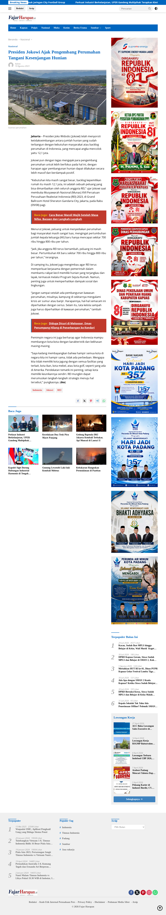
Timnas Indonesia (70, 833)
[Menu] (10, 8)
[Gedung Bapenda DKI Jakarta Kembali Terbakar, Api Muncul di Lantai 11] (91, 423)
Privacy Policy (85, 902)
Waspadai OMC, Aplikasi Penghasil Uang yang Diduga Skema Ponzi (33, 830)
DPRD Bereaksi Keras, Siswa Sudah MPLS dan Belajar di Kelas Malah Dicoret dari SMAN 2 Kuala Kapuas (136, 693)
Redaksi (20, 8)
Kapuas (23, 28)
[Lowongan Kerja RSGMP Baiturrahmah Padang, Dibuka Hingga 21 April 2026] (122, 743)
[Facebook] (131, 893)
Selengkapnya (133, 799)
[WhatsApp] (155, 893)
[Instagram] (149, 893)
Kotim (66, 28)
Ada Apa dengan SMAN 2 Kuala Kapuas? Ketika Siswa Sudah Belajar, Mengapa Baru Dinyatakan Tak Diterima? (137, 682)
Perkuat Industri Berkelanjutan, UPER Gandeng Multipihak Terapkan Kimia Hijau (89, 2)
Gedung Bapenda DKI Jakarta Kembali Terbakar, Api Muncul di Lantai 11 (89, 437)
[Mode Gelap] (156, 8)
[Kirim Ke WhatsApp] (103, 400)
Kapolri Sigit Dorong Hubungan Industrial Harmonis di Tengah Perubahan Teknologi (18, 470)
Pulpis (34, 28)
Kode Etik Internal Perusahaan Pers (57, 902)
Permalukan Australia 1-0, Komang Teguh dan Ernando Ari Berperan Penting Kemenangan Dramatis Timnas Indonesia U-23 (35, 865)
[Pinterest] (143, 893)
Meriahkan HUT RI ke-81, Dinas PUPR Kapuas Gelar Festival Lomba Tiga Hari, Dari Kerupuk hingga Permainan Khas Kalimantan (138, 670)
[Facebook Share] (78, 400)
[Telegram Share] (97, 400)
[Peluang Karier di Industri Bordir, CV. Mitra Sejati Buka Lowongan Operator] (122, 787)
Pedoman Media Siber (119, 902)
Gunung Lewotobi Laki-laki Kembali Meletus (56, 469)
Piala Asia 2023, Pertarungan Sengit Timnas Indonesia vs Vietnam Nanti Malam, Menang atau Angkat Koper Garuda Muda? (33, 854)
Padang (66, 838)
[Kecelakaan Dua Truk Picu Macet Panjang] (57, 423)
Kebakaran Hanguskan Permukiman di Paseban (88, 469)
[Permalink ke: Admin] (10, 64)
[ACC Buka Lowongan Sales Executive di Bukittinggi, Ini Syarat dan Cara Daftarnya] (122, 728)
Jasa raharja (68, 849)
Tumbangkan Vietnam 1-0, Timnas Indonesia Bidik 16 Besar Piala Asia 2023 (33, 842)
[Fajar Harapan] (22, 18)
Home (13, 28)
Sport (108, 28)
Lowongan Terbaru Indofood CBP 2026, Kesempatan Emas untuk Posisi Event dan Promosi (143, 757)
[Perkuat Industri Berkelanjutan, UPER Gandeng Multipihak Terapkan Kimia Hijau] (23, 423)
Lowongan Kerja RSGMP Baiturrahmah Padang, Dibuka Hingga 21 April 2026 (143, 742)
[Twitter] (137, 893)
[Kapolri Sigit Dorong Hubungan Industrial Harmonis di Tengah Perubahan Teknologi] (23, 456)
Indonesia (37, 390)
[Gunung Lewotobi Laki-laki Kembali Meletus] (57, 456)
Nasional (45, 28)
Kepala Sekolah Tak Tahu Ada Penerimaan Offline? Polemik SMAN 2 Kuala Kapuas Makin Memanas (138, 705)
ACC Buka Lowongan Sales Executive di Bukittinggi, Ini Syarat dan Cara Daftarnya (143, 727)
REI (59, 390)
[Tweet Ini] (84, 400)
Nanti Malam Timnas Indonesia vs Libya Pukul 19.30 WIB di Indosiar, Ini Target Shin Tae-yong (35, 877)
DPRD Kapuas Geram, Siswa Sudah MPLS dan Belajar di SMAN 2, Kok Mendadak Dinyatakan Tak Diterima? (137, 659)
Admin (18, 63)
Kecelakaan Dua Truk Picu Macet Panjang (55, 436)
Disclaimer (100, 902)
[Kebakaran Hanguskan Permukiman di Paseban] (91, 456)
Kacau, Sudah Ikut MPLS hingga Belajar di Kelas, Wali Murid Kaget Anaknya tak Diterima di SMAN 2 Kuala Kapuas (136, 647)
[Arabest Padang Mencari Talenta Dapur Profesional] (122, 773)
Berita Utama (80, 28)
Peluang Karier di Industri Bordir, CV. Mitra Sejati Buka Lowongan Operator (142, 786)
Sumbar (95, 28)
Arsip (31, 8)
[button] (149, 8)
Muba (56, 28)
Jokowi (49, 390)
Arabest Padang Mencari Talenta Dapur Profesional (143, 772)
